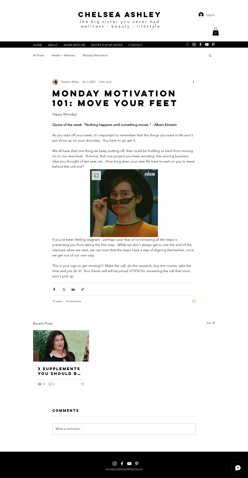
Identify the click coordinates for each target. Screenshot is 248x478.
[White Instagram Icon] (194, 44)
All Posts (38, 55)
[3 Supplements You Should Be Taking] (61, 346)
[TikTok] (187, 44)
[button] (215, 32)
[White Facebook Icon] (200, 44)
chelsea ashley (120, 14)
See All (211, 323)
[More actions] (193, 82)
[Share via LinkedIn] (73, 289)
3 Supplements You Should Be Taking (59, 371)
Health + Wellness (63, 55)
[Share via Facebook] (54, 289)
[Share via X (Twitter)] (63, 289)
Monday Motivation (95, 55)
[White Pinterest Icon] (213, 44)
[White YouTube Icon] (207, 44)
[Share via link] (82, 289)
